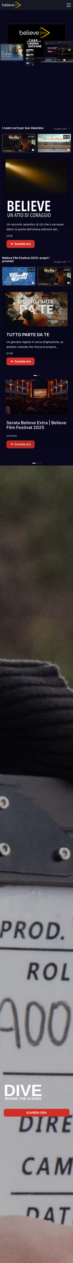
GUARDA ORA (36, 1112)
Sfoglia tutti (60, 128)
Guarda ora (22, 244)
